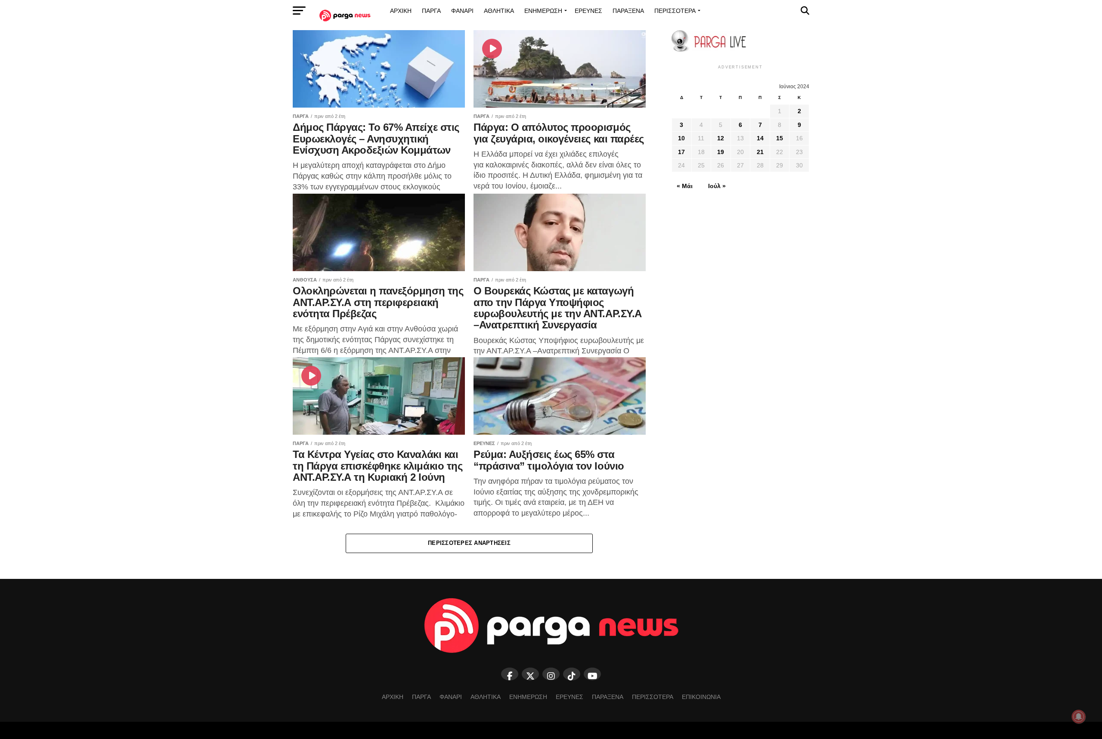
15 (779, 138)
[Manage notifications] (1079, 717)
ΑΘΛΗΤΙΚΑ (499, 10)
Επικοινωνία (701, 696)
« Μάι (685, 185)
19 (720, 151)
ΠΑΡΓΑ (431, 10)
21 (760, 151)
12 (720, 138)
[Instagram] (551, 674)
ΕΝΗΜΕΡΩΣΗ (543, 10)
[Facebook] (509, 674)
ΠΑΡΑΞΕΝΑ (628, 10)
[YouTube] (592, 674)
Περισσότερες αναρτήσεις (469, 543)
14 (760, 138)
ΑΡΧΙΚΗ (401, 10)
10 (681, 138)
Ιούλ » (717, 185)
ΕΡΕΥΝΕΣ (588, 10)
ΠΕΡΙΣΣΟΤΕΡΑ (675, 10)
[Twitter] (530, 674)
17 (681, 151)
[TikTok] (571, 674)
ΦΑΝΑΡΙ (462, 10)
